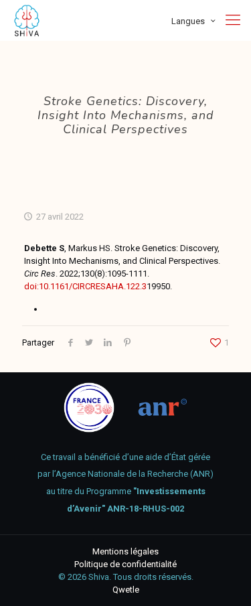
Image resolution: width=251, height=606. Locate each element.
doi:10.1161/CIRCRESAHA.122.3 (85, 286)
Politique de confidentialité (125, 564)
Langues (188, 21)
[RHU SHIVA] (27, 20)
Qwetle (125, 590)
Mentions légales (125, 551)
